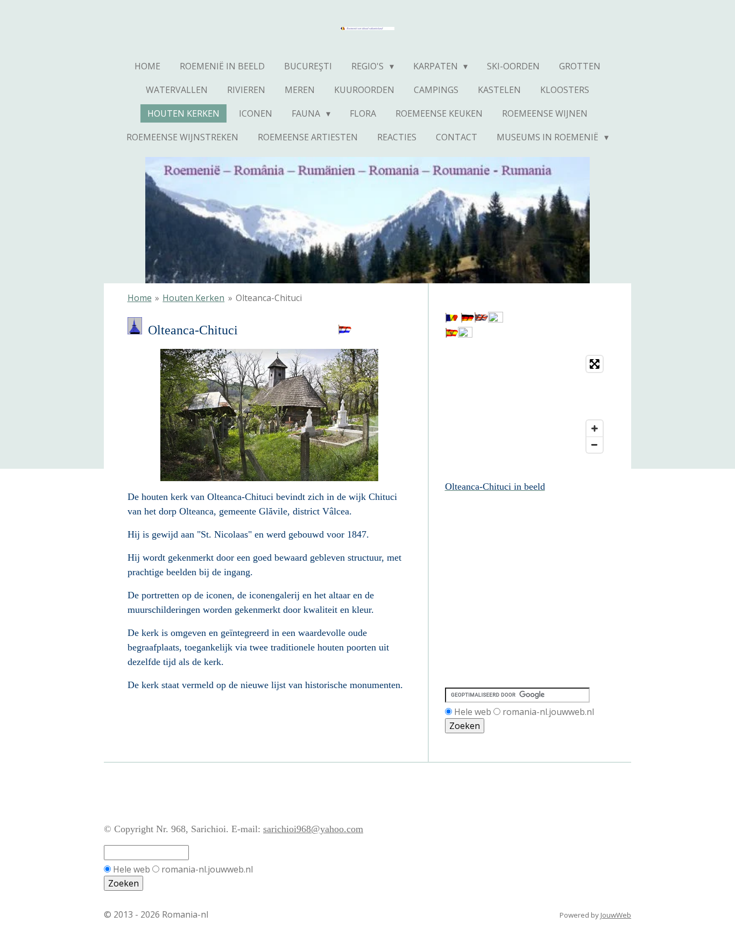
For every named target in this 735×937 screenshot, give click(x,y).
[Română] (451, 319)
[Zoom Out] (594, 445)
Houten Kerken (193, 298)
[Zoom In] (594, 428)
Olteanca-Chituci (269, 298)
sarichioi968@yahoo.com (313, 829)
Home (140, 298)
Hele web (472, 712)
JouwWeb (615, 915)
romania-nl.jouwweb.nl (548, 712)
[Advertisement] (493, 543)
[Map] (526, 404)
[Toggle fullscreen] (594, 364)
